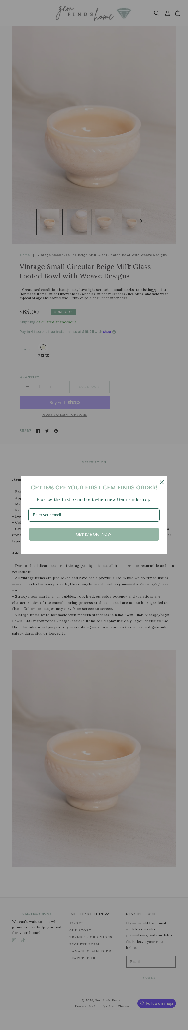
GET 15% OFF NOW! (94, 534)
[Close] (161, 482)
